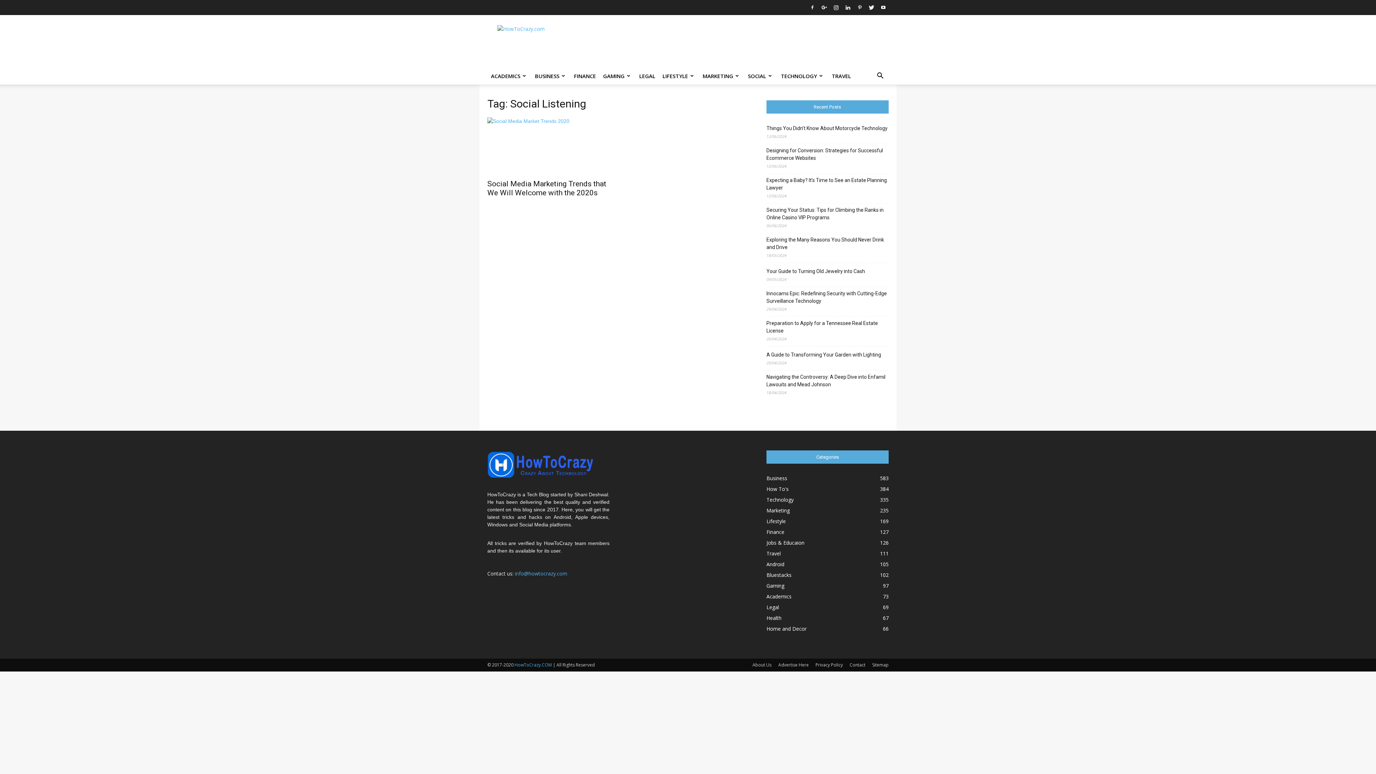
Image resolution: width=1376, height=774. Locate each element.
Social (757, 76)
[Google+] (824, 7)
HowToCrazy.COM (533, 665)
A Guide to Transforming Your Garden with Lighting (823, 355)
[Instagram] (836, 7)
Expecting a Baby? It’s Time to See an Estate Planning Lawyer (826, 184)
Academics (505, 76)
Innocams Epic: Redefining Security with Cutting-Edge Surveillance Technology (826, 297)
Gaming (614, 76)
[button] (880, 76)
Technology (799, 76)
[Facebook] (812, 7)
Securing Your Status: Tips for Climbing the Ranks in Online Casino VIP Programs (825, 213)
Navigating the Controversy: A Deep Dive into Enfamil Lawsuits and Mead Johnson (825, 380)
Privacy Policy (829, 665)
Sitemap (880, 665)
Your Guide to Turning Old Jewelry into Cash (815, 271)
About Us (761, 665)
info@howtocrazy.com (541, 573)
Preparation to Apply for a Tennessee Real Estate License (822, 327)
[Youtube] (883, 7)
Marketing (718, 76)
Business (547, 76)
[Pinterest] (859, 7)
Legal (647, 76)
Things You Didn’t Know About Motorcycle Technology (827, 128)
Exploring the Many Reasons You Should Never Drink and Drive (825, 243)
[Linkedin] (847, 7)
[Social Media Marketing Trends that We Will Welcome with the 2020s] (548, 146)
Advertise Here (793, 665)
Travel (841, 76)
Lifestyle (675, 76)
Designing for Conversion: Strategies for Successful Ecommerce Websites (824, 154)
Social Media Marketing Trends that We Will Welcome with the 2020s (546, 188)
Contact (857, 665)
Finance (585, 76)
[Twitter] (871, 7)
